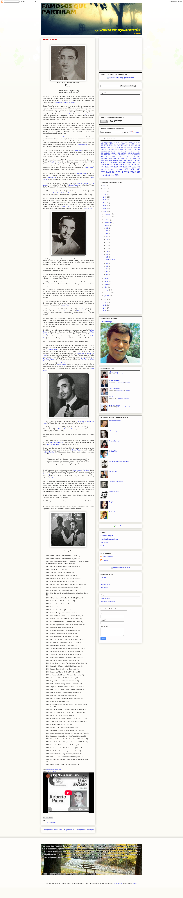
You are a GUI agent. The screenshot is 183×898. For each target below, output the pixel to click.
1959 (114, 158)
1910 (108, 151)
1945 (102, 157)
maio (106, 284)
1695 (113, 142)
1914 (121, 151)
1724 (119, 142)
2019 (107, 175)
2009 (131, 169)
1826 (108, 144)
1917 (131, 151)
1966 (102, 160)
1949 (116, 157)
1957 (106, 158)
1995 (107, 167)
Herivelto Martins (54, 193)
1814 (139, 142)
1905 (132, 149)
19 (107, 248)
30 (107, 228)
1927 (122, 153)
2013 (114, 172)
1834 (117, 144)
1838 (127, 144)
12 (107, 257)
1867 (115, 146)
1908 (102, 151)
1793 (130, 142)
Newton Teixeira (83, 183)
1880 (102, 147)
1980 (119, 163)
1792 (127, 142)
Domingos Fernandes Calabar (119, 461)
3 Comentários (120, 406)
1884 (112, 147)
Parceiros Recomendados (109, 539)
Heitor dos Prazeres (67, 193)
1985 (102, 165)
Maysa (111, 502)
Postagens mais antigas (85, 830)
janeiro (107, 295)
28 (107, 231)
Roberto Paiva (50, 39)
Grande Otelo (52, 177)
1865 (111, 146)
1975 (138, 160)
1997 (116, 167)
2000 (129, 167)
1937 (116, 155)
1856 (139, 144)
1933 (102, 155)
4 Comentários (120, 373)
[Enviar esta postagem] (44, 820)
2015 (126, 172)
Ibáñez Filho (113, 451)
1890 (125, 147)
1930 (132, 153)
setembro (108, 222)
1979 (115, 163)
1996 (111, 167)
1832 (115, 144)
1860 (105, 145)
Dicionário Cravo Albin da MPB (53, 769)
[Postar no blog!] (46, 818)
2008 (125, 169)
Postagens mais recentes (52, 830)
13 (107, 254)
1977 (106, 162)
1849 (132, 144)
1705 (116, 142)
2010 (137, 169)
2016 (131, 172)
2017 (137, 172)
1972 (125, 160)
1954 (134, 157)
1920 (102, 153)
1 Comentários (119, 398)
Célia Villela (113, 512)
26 (107, 234)
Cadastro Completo (107, 535)
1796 (136, 142)
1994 (102, 167)
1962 (126, 158)
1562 (102, 142)
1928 (125, 153)
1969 (114, 160)
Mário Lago (66, 206)
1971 (121, 160)
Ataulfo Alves (54, 162)
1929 (129, 153)
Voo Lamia (104, 587)
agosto (107, 225)
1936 (113, 155)
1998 (120, 167)
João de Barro (88, 208)
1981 (124, 163)
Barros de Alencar (115, 420)
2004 (107, 170)
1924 (115, 153)
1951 (123, 157)
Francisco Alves (68, 114)
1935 (109, 155)
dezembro (108, 214)
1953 (130, 157)
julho (106, 278)
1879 (139, 145)
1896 (105, 149)
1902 (126, 149)
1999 (125, 167)
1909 (105, 151)
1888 (118, 147)
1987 (111, 165)
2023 (105, 185)
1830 (111, 144)
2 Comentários (51, 822)
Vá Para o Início (106, 546)
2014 (120, 172)
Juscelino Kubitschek (116, 481)
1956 (102, 158)
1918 (135, 151)
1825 (105, 144)
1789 (124, 142)
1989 (120, 165)
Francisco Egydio (48, 359)
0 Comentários (120, 382)
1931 (135, 153)
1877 (136, 145)
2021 (117, 175)
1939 (123, 155)
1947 (109, 157)
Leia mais (127, 373)
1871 (122, 146)
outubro (107, 220)
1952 (127, 157)
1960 (118, 158)
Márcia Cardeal (113, 372)
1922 (108, 153)
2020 (112, 175)
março (107, 290)
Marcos (105, 560)
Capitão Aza (113, 471)
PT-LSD (103, 577)
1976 (102, 162)
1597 (107, 142)
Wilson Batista (81, 311)
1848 (130, 144)
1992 (134, 165)
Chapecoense (105, 598)
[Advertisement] (120, 54)
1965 (138, 158)
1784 (122, 142)
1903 (129, 149)
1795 (133, 142)
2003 (102, 170)
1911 (111, 151)
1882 (105, 147)
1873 (125, 146)
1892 (132, 147)
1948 (113, 157)
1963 (130, 158)
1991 (129, 165)
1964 (135, 158)
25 (107, 237)
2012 (108, 172)
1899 (115, 149)
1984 (138, 163)
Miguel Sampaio (52, 771)
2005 (111, 170)
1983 (134, 163)
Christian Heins (114, 492)
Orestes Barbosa (85, 259)
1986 (107, 165)
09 (107, 263)
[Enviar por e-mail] (44, 818)
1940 (127, 155)
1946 (105, 157)
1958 (110, 158)
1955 (138, 157)
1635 (110, 142)
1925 (118, 153)
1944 (138, 155)
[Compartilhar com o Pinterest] (52, 818)
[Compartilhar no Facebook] (50, 818)
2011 (103, 172)
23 (107, 239)
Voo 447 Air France (107, 581)
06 (107, 266)
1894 (138, 147)
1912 (114, 151)
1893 (135, 147)
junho (107, 281)
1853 (136, 144)
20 (107, 245)
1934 (105, 155)
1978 (110, 162)
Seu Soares (104, 542)
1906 (135, 149)
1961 (122, 158)
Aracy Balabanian (114, 380)
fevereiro (108, 293)
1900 (119, 149)
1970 (118, 160)
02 (107, 272)
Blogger (134, 883)
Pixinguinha (78, 150)
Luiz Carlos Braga (114, 388)
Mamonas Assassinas (108, 601)
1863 (108, 146)
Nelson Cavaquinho (56, 442)
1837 (123, 144)
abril (106, 287)
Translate (136, 132)
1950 (120, 157)
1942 (131, 155)
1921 (105, 153)
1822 (102, 144)
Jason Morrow (118, 883)
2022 (105, 188)
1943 (135, 155)
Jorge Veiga (47, 474)
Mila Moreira (112, 397)
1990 (125, 165)
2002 (138, 167)
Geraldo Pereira (82, 144)
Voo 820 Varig (105, 584)
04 (107, 269)
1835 (120, 144)
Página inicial (69, 830)
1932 (138, 153)
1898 (112, 149)
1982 (129, 163)
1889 (122, 147)
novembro (108, 217)
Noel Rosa (65, 305)
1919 (138, 151)
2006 (116, 170)
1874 (129, 145)
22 (107, 242)
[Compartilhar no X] (48, 818)
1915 (125, 151)
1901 (122, 149)
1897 (108, 149)
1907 (138, 149)
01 (107, 275)
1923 (112, 153)
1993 (138, 165)
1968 (110, 160)
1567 (104, 142)
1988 (116, 165)
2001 (134, 167)
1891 (128, 147)
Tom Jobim (58, 102)
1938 (120, 155)
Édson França (106, 322)
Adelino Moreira (53, 349)
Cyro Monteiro (89, 114)
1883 (109, 147)
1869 (119, 145)
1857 (102, 145)
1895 (102, 149)
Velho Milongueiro (114, 405)
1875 (132, 146)
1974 (134, 160)
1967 (106, 160)
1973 (130, 160)
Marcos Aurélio (108, 556)
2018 (102, 175)
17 (107, 251)
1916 (128, 151)
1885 (115, 147)
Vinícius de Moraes (69, 102)
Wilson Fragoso (114, 431)
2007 (121, 170)
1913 (118, 151)
